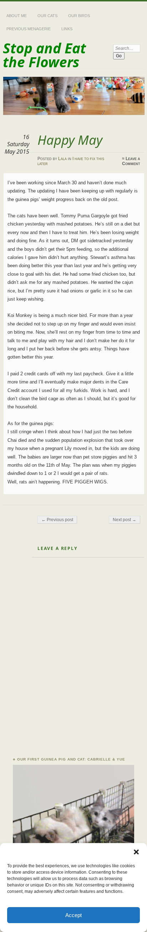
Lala (62, 158)
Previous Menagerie (28, 29)
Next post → (124, 519)
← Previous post (57, 519)
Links (66, 29)
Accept (73, 915)
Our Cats (47, 16)
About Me (16, 16)
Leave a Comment (131, 161)
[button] (136, 852)
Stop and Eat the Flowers (44, 54)
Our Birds (79, 16)
